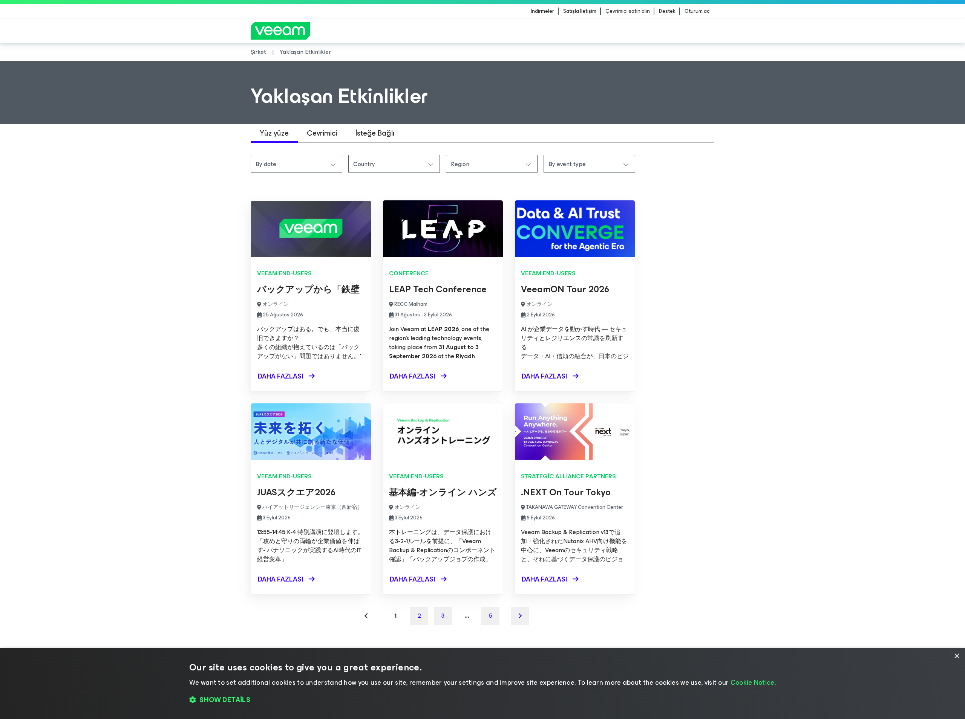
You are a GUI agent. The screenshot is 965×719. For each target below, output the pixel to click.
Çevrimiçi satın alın (627, 11)
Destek (667, 11)
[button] (482, 700)
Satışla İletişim (579, 11)
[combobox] (296, 164)
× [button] (956, 656)
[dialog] (482, 683)
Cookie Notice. (753, 682)
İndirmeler (542, 11)
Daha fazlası (280, 376)
